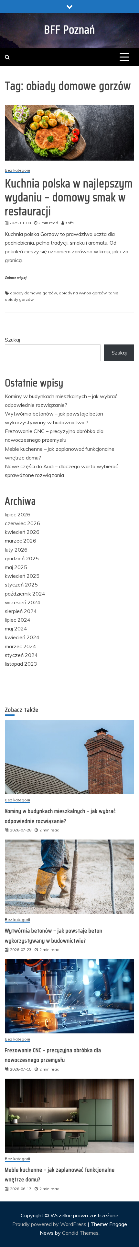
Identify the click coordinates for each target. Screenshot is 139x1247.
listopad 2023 (21, 663)
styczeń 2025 (21, 584)
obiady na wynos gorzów (83, 293)
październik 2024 (25, 593)
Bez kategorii (17, 170)
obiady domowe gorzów (33, 293)
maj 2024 (16, 628)
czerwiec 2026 (22, 523)
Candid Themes (80, 1233)
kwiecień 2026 (22, 532)
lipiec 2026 (17, 514)
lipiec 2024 (17, 620)
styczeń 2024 (21, 655)
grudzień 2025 (22, 558)
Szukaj (12, 339)
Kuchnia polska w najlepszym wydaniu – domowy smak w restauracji (69, 197)
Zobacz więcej (16, 277)
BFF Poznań (69, 29)
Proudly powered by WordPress (50, 1224)
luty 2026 (16, 549)
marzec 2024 (20, 646)
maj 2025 (16, 567)
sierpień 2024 (21, 611)
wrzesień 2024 (22, 602)
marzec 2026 (20, 540)
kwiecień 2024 (22, 637)
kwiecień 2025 (22, 576)
